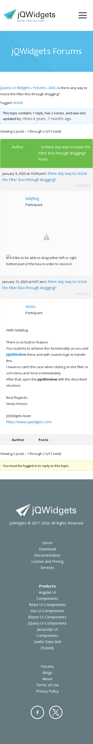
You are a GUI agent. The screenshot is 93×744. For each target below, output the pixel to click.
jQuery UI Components (47, 623)
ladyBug (32, 198)
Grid (51, 87)
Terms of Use (47, 684)
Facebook (37, 712)
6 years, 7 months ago (52, 118)
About (47, 678)
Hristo (27, 118)
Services (47, 567)
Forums (39, 87)
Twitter (56, 712)
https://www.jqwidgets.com (29, 421)
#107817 (83, 293)
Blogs (47, 672)
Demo (47, 542)
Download (47, 549)
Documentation (47, 555)
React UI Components (47, 604)
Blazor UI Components (47, 617)
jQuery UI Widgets (15, 87)
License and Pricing (47, 561)
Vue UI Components (47, 610)
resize (18, 102)
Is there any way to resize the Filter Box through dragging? (44, 176)
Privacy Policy (47, 691)
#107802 (83, 185)
